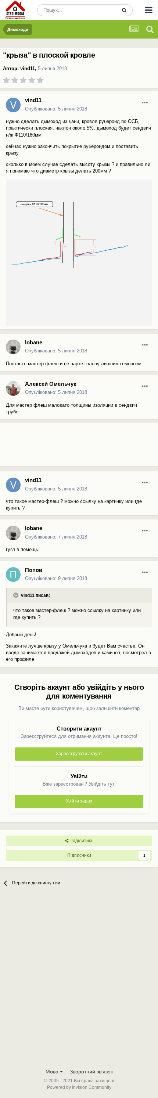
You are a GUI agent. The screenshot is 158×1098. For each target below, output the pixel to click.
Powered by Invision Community (79, 1087)
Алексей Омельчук (50, 384)
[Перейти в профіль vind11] (13, 105)
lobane (33, 342)
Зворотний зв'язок (91, 1072)
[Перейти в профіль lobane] (13, 347)
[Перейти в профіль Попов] (13, 574)
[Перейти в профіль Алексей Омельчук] (13, 388)
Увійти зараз (79, 801)
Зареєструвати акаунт (79, 753)
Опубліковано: (56, 109)
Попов (33, 570)
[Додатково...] (144, 102)
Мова (53, 1072)
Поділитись (80, 840)
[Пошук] (124, 10)
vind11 (27, 68)
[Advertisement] (59, 447)
